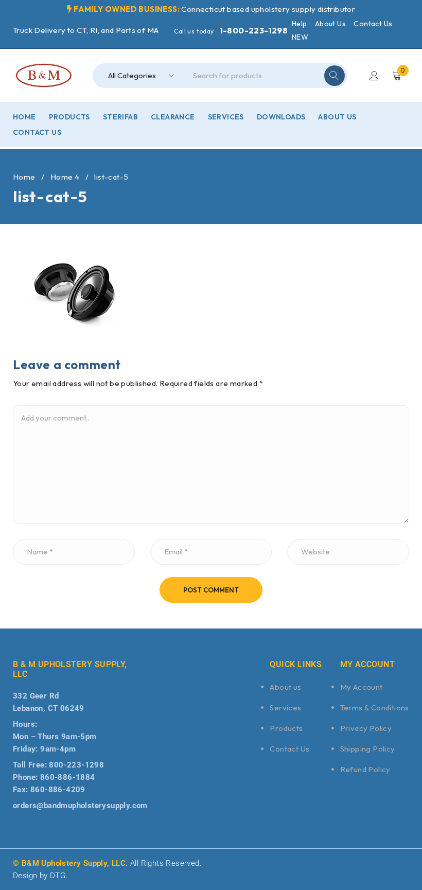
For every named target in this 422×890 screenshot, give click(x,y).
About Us (330, 23)
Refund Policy (365, 769)
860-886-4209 (57, 789)
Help (299, 23)
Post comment (211, 590)
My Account (361, 687)
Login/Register (374, 75)
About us (285, 687)
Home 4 (64, 177)
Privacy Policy (366, 728)
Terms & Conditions (374, 707)
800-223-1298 (76, 765)
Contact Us (373, 23)
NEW (300, 37)
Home (24, 177)
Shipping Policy (367, 749)
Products (286, 728)
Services (285, 707)
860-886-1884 (67, 777)
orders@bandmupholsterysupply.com (80, 805)
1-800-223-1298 (253, 30)
